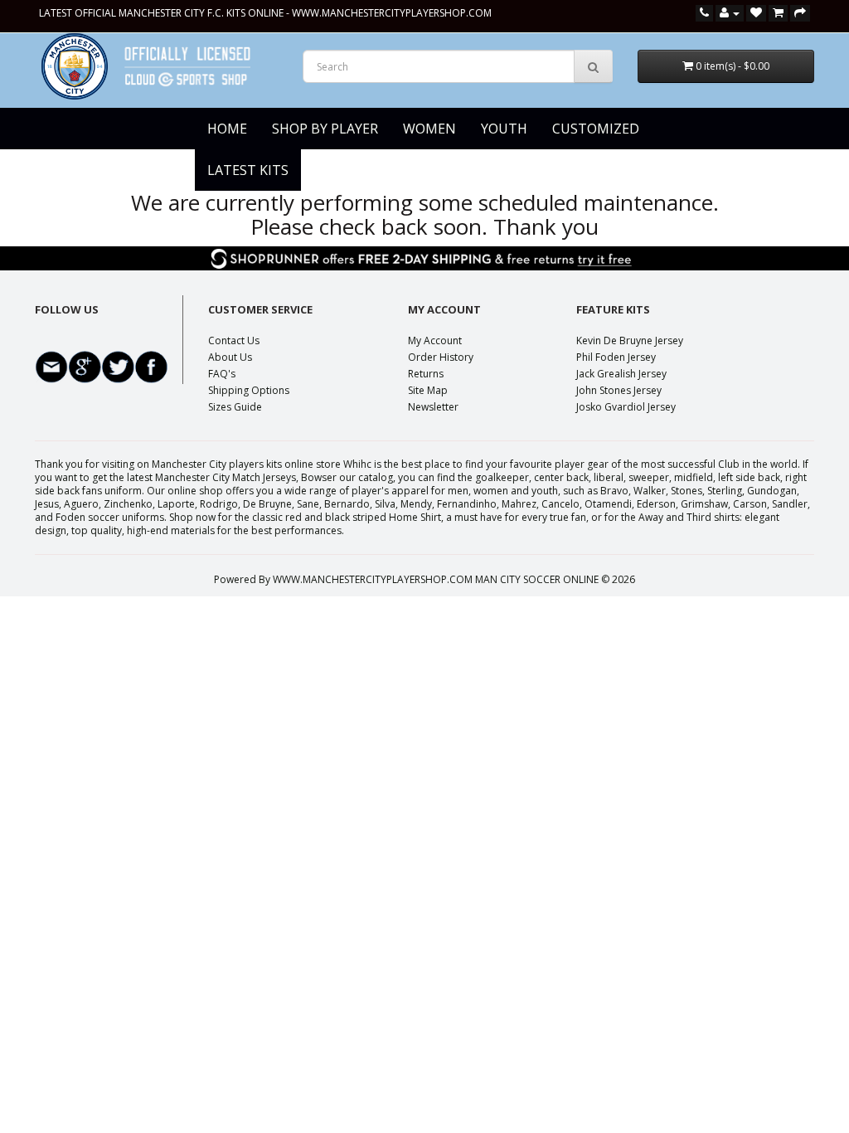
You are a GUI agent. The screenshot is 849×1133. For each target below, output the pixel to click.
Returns (426, 374)
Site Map (428, 390)
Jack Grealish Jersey (621, 374)
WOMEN (429, 128)
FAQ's (221, 374)
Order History (440, 357)
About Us (230, 357)
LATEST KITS (248, 170)
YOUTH (504, 128)
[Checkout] (800, 13)
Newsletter (433, 407)
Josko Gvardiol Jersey (626, 407)
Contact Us (234, 340)
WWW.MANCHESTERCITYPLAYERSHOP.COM (392, 13)
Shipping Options (248, 390)
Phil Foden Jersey (616, 357)
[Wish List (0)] (756, 13)
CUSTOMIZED (595, 128)
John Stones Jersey (619, 390)
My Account (435, 340)
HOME (227, 128)
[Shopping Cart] (778, 13)
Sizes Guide (235, 407)
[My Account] (730, 13)
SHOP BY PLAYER (325, 128)
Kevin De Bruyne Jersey (629, 340)
